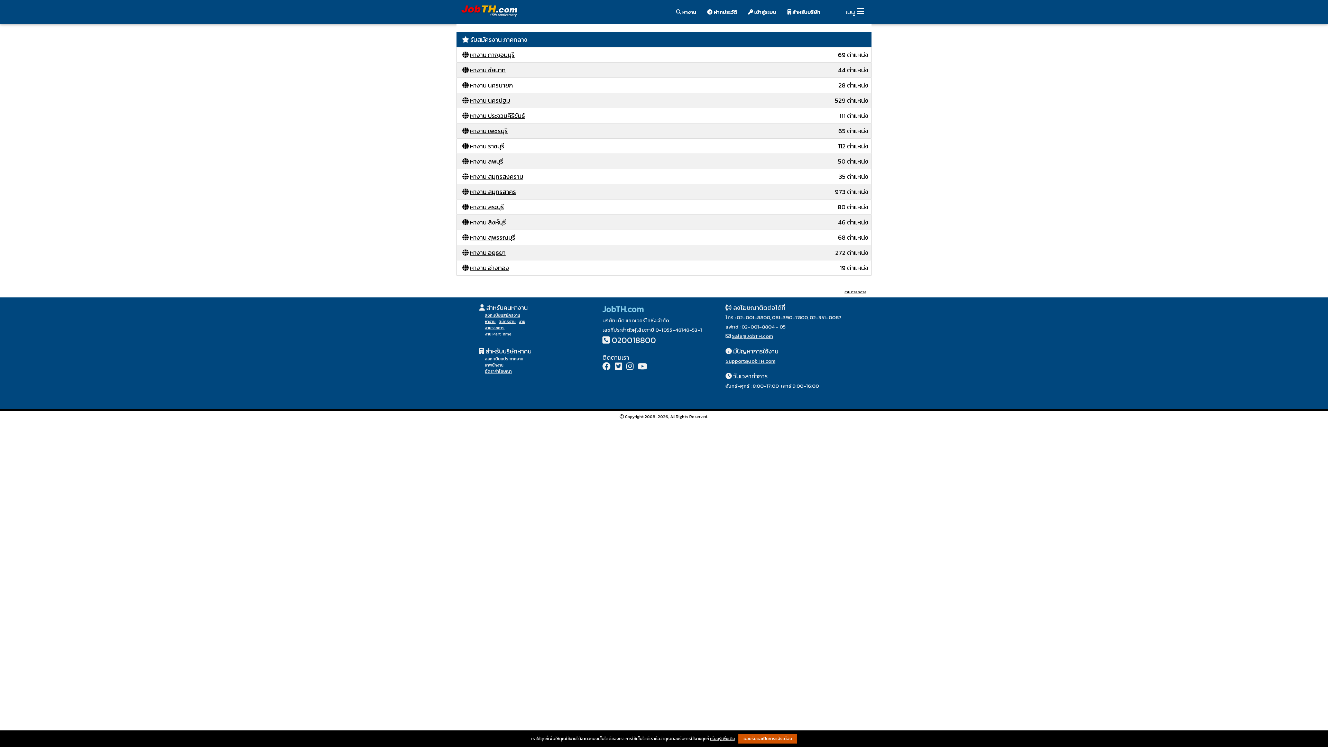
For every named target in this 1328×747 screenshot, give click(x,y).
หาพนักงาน (494, 365)
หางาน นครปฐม (490, 100)
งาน (522, 322)
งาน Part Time (498, 334)
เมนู (850, 12)
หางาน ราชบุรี (487, 146)
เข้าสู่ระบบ (764, 12)
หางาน (688, 12)
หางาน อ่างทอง (489, 268)
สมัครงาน (507, 322)
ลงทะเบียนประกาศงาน (504, 359)
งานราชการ (495, 328)
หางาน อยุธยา (488, 252)
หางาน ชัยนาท (488, 70)
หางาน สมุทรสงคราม (496, 176)
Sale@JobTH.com (752, 336)
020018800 (634, 340)
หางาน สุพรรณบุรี (492, 237)
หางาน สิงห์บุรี (488, 222)
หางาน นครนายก (491, 85)
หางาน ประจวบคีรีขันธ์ (497, 115)
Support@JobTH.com (750, 361)
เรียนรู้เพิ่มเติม (722, 739)
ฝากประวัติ (725, 12)
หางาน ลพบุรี (486, 161)
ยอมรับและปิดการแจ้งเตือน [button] (768, 739)
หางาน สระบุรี (487, 207)
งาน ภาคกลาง (855, 292)
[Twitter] (618, 367)
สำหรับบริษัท (805, 12)
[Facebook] (606, 367)
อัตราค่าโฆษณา (498, 371)
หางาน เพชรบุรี (489, 131)
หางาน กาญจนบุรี (492, 54)
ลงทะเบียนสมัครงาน (502, 315)
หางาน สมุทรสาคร (493, 191)
